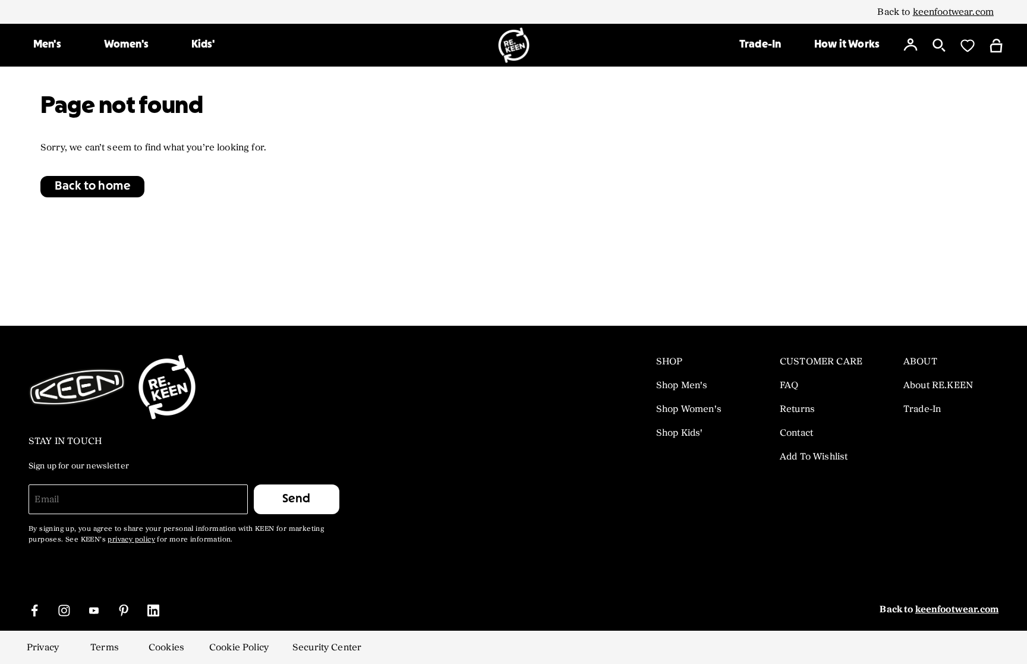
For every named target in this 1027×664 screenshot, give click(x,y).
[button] (92, 186)
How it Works (847, 45)
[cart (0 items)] (996, 44)
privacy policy (131, 539)
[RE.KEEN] (514, 45)
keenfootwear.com (953, 12)
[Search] (939, 45)
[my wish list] (967, 45)
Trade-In (760, 45)
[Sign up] (910, 45)
